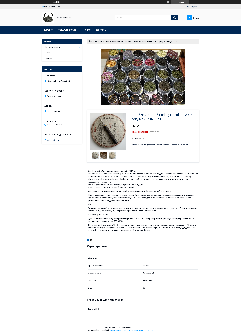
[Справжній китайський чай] (48, 23)
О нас (87, 30)
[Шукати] (174, 17)
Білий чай (116, 41)
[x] (91, 241)
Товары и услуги (67, 30)
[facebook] (88, 241)
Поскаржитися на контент (120, 330)
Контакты (101, 30)
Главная (48, 30)
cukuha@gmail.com (55, 140)
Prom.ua (133, 328)
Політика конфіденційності (142, 330)
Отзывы (48, 58)
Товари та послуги (101, 41)
